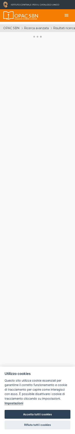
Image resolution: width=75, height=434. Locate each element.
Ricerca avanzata (36, 28)
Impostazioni (14, 403)
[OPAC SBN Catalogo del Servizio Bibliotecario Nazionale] (8, 15)
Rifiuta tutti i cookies (37, 424)
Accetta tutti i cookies (37, 414)
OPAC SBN (11, 28)
